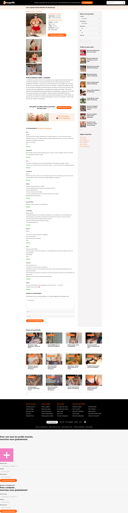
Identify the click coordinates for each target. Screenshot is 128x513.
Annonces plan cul (30, 406)
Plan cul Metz (83, 139)
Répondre (28, 146)
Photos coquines (46, 406)
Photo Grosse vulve (46, 411)
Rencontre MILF (92, 406)
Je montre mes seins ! (62, 406)
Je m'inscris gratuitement (8, 480)
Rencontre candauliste (78, 411)
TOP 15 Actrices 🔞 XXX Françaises (63, 117)
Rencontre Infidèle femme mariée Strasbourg (52, 388)
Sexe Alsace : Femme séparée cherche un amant (73, 367)
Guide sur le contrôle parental (41, 426)
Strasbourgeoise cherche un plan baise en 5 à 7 (33, 388)
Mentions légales (89, 426)
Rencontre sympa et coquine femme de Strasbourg (33, 367)
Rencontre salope (77, 406)
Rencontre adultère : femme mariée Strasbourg (92, 116)
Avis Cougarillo (69, 422)
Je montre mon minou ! (62, 409)
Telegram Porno (30, 415)
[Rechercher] (123, 3)
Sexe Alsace (83, 137)
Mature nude (60, 411)
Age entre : (83, 26)
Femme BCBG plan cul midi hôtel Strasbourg (54, 345)
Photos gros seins (46, 409)
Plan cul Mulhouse (84, 140)
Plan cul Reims (83, 144)
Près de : (82, 35)
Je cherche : (83, 21)
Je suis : (82, 16)
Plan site (62, 422)
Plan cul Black (92, 409)
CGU (80, 422)
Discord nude (76, 413)
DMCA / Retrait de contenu (67, 426)
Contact (76, 422)
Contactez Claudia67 (57, 35)
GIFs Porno (60, 413)
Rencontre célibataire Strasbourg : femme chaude (92, 108)
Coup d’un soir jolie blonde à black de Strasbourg (92, 388)
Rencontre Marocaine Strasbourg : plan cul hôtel (92, 60)
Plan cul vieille (76, 409)
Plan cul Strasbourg (84, 146)
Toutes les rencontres (93, 415)
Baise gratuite (91, 411)
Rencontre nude (30, 411)
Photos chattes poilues (47, 413)
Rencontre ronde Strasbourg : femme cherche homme (92, 123)
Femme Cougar (30, 409)
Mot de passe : (3, 474)
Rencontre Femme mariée (94, 413)
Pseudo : (2, 468)
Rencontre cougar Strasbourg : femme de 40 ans (34, 346)
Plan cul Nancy (83, 142)
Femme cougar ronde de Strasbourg (73, 345)
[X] (85, 422)
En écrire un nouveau (44, 128)
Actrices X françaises (62, 415)
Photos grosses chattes (47, 415)
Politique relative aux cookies (54, 426)
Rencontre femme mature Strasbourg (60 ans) (93, 346)
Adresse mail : (3, 463)
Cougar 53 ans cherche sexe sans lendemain (93, 366)
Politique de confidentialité (79, 426)
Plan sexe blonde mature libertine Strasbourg (52, 367)
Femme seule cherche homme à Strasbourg (73, 387)
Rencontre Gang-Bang (78, 415)
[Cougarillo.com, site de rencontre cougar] (9, 2)
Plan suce (28, 413)
